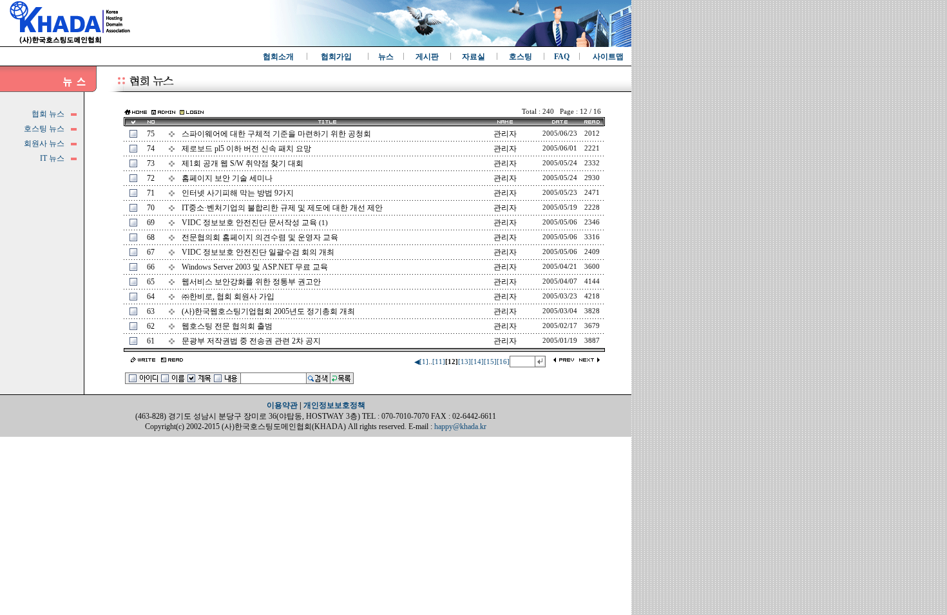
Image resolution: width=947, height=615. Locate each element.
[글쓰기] (143, 360)
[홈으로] (136, 113)
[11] (438, 361)
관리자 (505, 207)
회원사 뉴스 (44, 143)
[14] (477, 361)
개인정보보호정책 (334, 405)
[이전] (564, 360)
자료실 (473, 56)
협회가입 (336, 56)
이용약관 (282, 405)
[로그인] (191, 111)
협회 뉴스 (48, 113)
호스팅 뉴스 (44, 128)
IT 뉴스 (52, 158)
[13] (464, 361)
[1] (423, 361)
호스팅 (520, 56)
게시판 (427, 56)
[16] (503, 361)
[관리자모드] (163, 111)
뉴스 (386, 56)
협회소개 (278, 56)
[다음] (589, 360)
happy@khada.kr (460, 426)
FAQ (561, 56)
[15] (490, 361)
